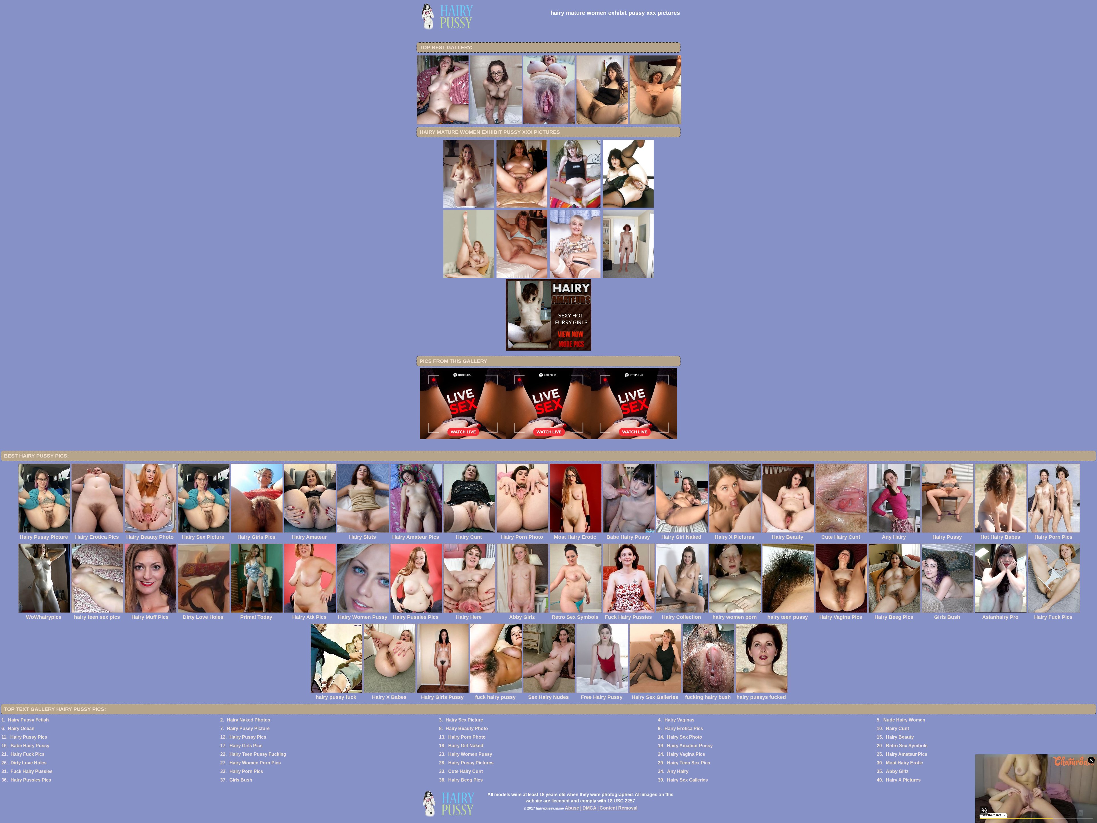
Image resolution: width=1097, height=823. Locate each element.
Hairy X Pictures (903, 780)
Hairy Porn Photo (467, 737)
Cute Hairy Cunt (465, 771)
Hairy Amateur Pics (906, 754)
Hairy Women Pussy (470, 754)
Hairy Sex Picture (464, 719)
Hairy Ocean (21, 728)
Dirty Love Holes (29, 762)
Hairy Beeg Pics (465, 780)
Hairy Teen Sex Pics (688, 762)
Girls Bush (240, 780)
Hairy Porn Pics (246, 771)
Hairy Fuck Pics (28, 754)
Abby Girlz (897, 771)
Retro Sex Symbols (907, 745)
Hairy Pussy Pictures (471, 762)
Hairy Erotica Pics (683, 728)
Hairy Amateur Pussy (690, 745)
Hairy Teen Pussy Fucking (257, 754)
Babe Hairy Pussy (30, 745)
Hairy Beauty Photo (467, 728)
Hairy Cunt (897, 728)
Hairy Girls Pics (246, 745)
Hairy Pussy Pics (28, 737)
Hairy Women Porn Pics (255, 762)
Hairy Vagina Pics (686, 754)
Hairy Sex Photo (684, 737)
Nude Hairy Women (904, 719)
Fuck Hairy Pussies (32, 771)
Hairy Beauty (900, 737)
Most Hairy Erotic (904, 762)
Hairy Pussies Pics (31, 780)
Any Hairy (677, 771)
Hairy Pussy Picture (248, 728)
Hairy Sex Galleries (687, 780)
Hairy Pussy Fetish (28, 719)
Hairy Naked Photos (248, 719)
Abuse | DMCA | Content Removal (601, 808)
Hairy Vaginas (679, 719)
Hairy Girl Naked (465, 745)
